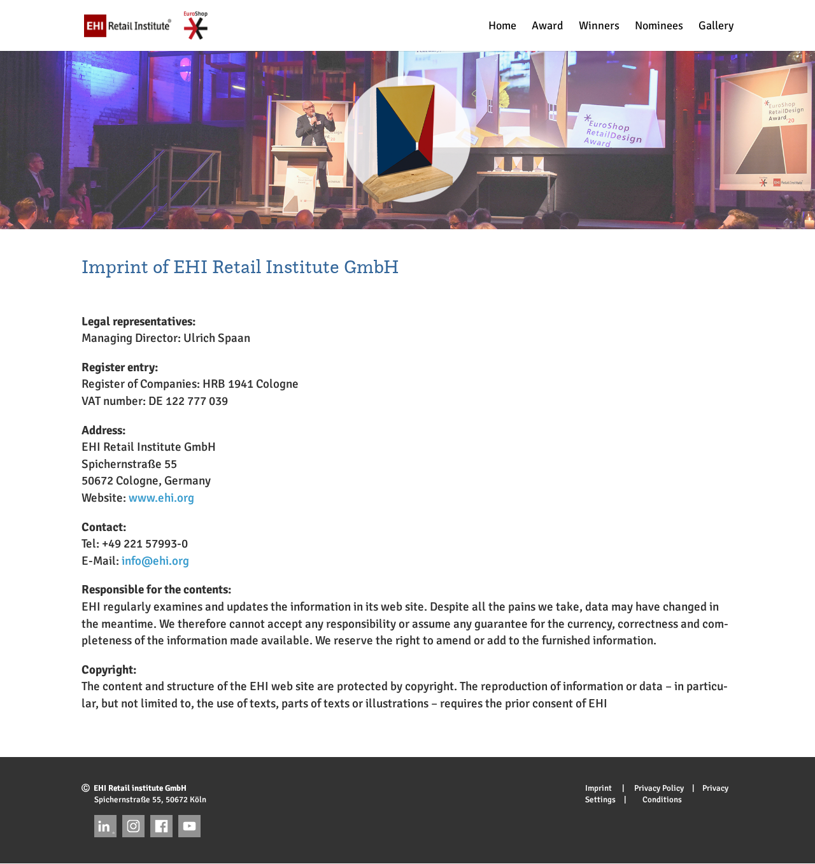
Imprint (602, 788)
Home (502, 26)
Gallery (716, 26)
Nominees (659, 26)
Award (547, 26)
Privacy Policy (655, 788)
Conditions (658, 800)
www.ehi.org (161, 498)
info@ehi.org (155, 561)
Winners (599, 26)
